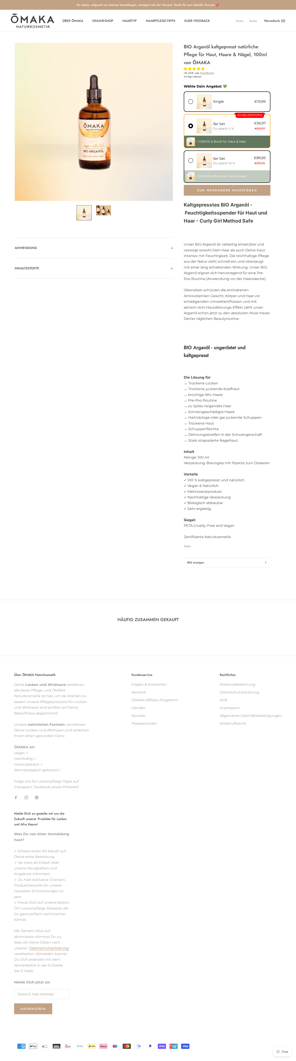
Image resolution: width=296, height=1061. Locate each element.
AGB (223, 700)
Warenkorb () (274, 20)
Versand (139, 692)
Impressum (230, 708)
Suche (253, 21)
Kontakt (139, 716)
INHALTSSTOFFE (27, 268)
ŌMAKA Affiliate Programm (155, 700)
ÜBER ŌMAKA (72, 20)
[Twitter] (200, 545)
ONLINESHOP (102, 20)
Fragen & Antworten (149, 684)
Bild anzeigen (195, 562)
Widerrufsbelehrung (237, 684)
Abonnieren (33, 1009)
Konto (239, 21)
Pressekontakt (144, 723)
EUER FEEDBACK (197, 20)
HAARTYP (129, 20)
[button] (194, 69)
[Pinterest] (206, 545)
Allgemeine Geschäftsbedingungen (251, 716)
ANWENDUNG (26, 248)
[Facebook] (195, 545)
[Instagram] (26, 797)
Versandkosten (207, 73)
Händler (138, 708)
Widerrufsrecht (233, 723)
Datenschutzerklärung (239, 692)
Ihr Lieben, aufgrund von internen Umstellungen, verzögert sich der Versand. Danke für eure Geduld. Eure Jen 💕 (148, 5)
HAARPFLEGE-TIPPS (160, 20)
